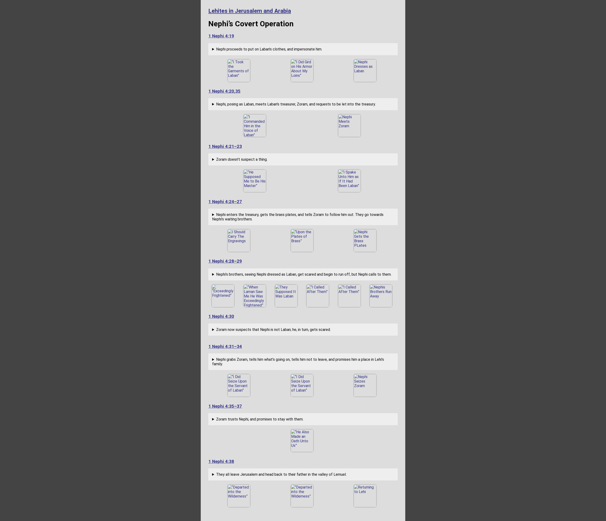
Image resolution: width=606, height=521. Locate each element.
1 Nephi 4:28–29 (225, 261)
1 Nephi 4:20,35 (224, 91)
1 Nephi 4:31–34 (225, 346)
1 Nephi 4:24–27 (225, 201)
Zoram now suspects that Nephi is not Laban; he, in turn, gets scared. (273, 329)
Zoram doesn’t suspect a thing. (241, 159)
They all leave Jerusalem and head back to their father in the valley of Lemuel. (281, 474)
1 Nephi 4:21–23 (225, 146)
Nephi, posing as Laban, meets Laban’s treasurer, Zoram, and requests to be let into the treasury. (296, 104)
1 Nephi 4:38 (221, 461)
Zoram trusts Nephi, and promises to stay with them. (259, 419)
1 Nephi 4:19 (221, 36)
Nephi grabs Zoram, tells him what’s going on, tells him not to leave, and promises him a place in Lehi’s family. (298, 361)
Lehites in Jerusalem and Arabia (249, 11)
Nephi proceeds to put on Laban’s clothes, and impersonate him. (269, 49)
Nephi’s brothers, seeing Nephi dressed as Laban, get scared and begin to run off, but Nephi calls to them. (304, 274)
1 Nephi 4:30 (221, 316)
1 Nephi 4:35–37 (225, 406)
